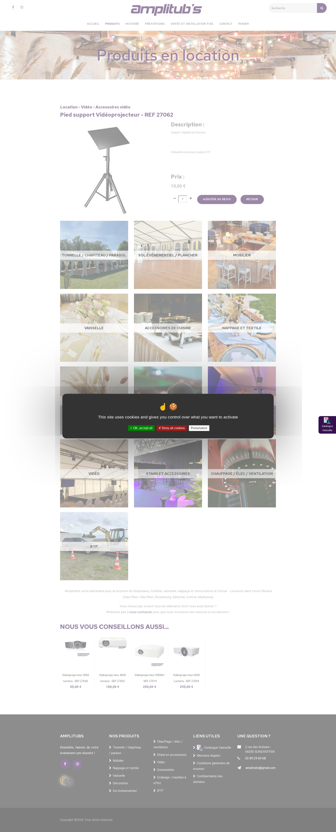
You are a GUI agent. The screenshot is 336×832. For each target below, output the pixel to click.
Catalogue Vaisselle (327, 428)
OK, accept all (142, 428)
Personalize (199, 428)
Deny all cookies (173, 428)
